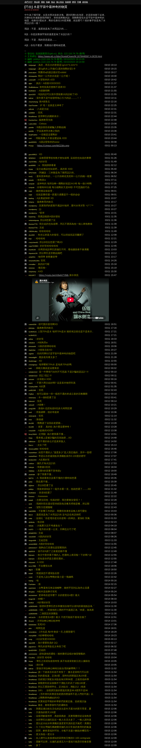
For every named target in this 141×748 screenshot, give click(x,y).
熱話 (53, 2)
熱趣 (48, 2)
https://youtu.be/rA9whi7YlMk (54, 275)
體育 (74, 2)
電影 (43, 2)
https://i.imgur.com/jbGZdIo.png (53, 145)
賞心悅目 (60, 2)
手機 (79, 2)
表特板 (85, 2)
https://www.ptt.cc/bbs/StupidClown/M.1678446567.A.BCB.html (70, 56)
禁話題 (37, 2)
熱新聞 (68, 2)
